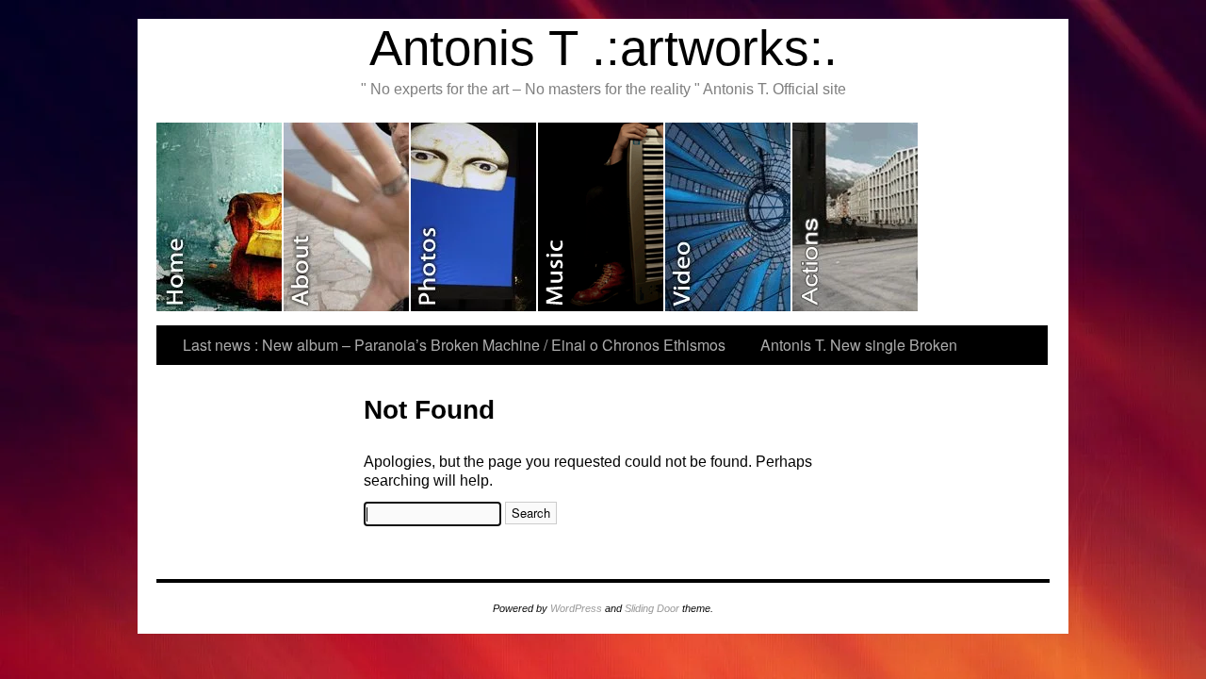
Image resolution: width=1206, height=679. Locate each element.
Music (601, 217)
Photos (474, 217)
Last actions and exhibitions (856, 217)
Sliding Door (652, 608)
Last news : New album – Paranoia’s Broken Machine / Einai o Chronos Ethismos (454, 345)
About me (347, 217)
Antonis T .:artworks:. (603, 47)
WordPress (576, 608)
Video (728, 217)
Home (220, 217)
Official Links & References (982, 217)
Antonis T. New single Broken (858, 345)
